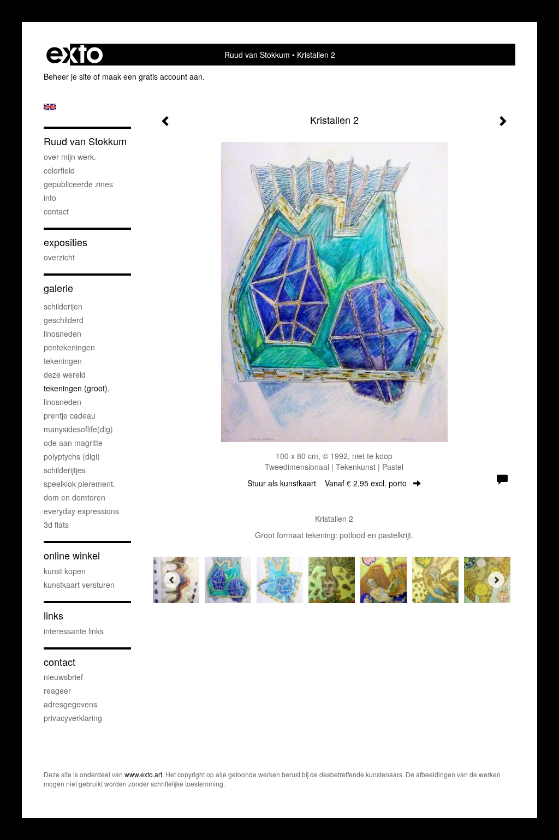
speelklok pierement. (79, 483)
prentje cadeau (70, 415)
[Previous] (172, 579)
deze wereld (65, 374)
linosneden (62, 333)
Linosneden (62, 401)
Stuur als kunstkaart (327, 483)
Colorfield (59, 170)
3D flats (56, 524)
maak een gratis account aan (152, 76)
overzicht (59, 257)
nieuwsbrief (63, 676)
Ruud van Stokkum (257, 54)
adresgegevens (70, 704)
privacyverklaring (73, 717)
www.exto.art (143, 774)
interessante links (74, 630)
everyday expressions (81, 510)
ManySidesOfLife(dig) (78, 429)
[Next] (496, 579)
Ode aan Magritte (73, 442)
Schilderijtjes (65, 469)
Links (53, 615)
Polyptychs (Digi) (72, 456)
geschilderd (64, 319)
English (50, 107)
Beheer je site (67, 76)
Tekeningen (63, 360)
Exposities (65, 242)
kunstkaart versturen (79, 584)
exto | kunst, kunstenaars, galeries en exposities (74, 54)
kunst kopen (65, 570)
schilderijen (63, 306)
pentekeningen (69, 347)
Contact (56, 211)
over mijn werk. (70, 156)
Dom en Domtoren (74, 497)
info (50, 197)
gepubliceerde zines (78, 183)
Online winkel (72, 555)
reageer (57, 690)
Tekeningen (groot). (77, 388)
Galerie (58, 288)
